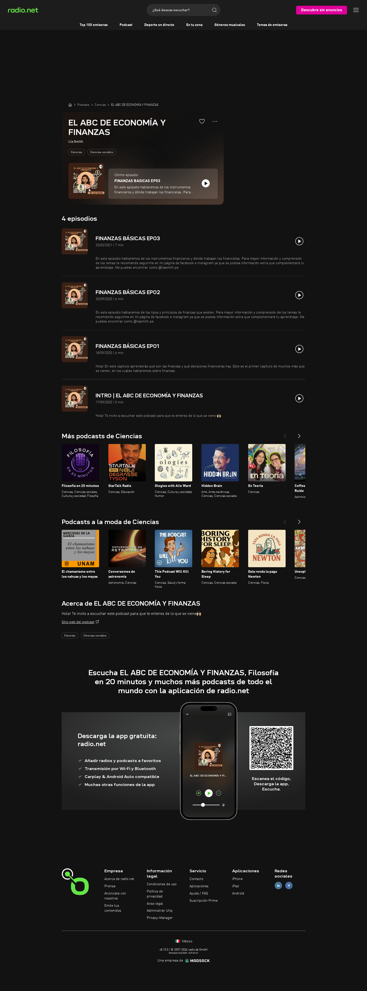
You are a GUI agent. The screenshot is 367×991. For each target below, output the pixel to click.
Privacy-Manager (160, 918)
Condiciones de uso (162, 884)
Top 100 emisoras (94, 25)
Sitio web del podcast (78, 622)
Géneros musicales (229, 25)
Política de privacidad (155, 894)
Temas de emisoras (272, 25)
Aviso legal (155, 903)
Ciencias (76, 152)
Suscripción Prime (203, 900)
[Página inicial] (70, 105)
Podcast (126, 25)
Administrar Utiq (160, 910)
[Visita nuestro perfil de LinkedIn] (278, 885)
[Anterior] (285, 434)
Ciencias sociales (101, 152)
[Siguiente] (299, 434)
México (186, 941)
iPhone (237, 879)
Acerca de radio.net (119, 879)
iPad (235, 886)
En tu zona (194, 25)
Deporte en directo (159, 25)
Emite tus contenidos (112, 908)
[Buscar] (214, 10)
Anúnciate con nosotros (115, 896)
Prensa (109, 886)
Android (238, 893)
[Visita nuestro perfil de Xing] (289, 885)
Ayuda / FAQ (198, 893)
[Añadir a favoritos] (202, 121)
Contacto (196, 879)
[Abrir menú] (356, 10)
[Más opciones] (215, 121)
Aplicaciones (198, 886)
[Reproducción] (206, 183)
